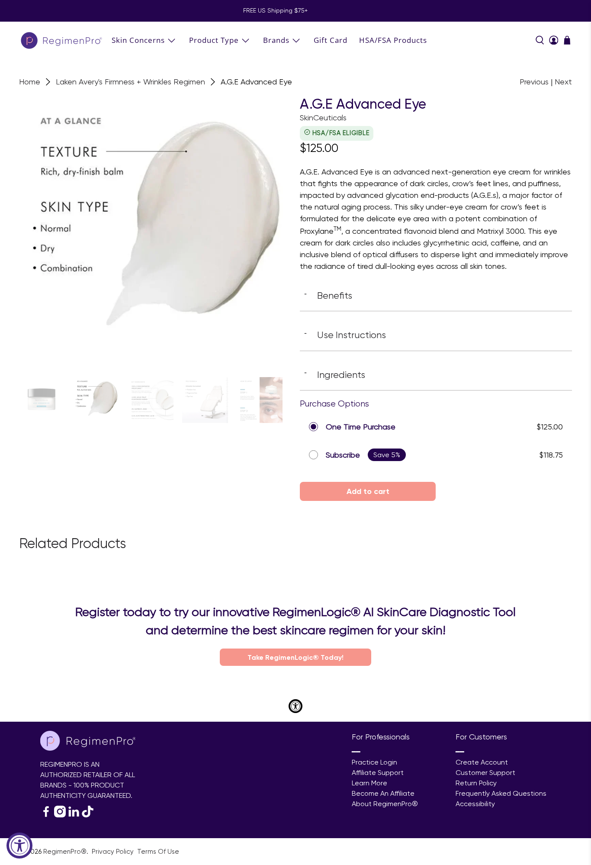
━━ (356, 752)
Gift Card (330, 40)
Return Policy (476, 783)
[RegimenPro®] (62, 40)
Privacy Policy (113, 851)
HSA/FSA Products (393, 40)
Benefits (328, 295)
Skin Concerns (138, 40)
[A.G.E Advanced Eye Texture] (155, 232)
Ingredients (334, 374)
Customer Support (485, 772)
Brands (276, 40)
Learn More (369, 783)
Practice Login (374, 762)
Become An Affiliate (383, 793)
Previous (534, 81)
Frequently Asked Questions (501, 793)
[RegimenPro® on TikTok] (87, 815)
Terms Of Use (158, 851)
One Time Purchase (360, 426)
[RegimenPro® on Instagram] (60, 815)
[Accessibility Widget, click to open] (19, 846)
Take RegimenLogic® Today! (295, 657)
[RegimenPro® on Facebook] (46, 815)
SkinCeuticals (323, 117)
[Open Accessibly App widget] (295, 706)
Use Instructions (345, 334)
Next (563, 81)
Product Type (214, 40)
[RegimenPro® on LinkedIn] (74, 815)
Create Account (482, 762)
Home (29, 82)
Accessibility (475, 804)
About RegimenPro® (385, 804)
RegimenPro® (65, 851)
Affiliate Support (378, 772)
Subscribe (343, 454)
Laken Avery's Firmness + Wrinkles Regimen (130, 82)
